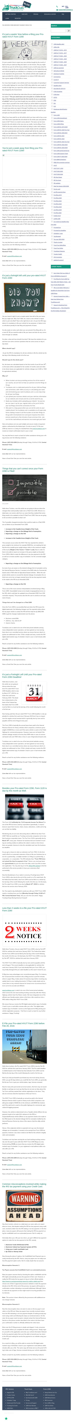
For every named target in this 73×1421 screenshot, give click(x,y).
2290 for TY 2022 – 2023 (60, 56)
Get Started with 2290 (31, 1398)
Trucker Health (58, 254)
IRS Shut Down (58, 177)
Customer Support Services (61, 82)
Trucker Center (11, 1395)
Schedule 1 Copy (11, 1400)
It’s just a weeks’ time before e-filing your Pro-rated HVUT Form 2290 (23, 35)
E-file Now (56, 94)
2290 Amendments (50, 1395)
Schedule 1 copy (58, 233)
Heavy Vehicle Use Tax (51, 1392)
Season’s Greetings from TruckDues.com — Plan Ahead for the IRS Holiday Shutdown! (60, 308)
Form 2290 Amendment (60, 118)
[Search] (69, 30)
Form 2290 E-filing (59, 124)
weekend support (59, 260)
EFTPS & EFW (10, 1398)
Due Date (24, 14)
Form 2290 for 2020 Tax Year (61, 130)
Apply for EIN (10, 1392)
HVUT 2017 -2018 (58, 168)
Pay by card (57, 189)
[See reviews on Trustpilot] (11, 1420)
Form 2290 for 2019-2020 (60, 127)
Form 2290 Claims (59, 121)
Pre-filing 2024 (58, 207)
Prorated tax (57, 227)
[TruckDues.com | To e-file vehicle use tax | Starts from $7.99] (16, 6)
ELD (55, 106)
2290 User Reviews (31, 1405)
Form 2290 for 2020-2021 (60, 133)
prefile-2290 (57, 219)
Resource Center (50, 14)
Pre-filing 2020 (58, 198)
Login (7, 18)
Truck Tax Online (58, 248)
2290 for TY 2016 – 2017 (60, 53)
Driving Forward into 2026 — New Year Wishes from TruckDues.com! (60, 299)
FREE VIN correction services (62, 162)
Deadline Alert (57, 85)
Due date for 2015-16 (59, 88)
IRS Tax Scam (57, 180)
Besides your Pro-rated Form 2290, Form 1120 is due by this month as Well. (24, 789)
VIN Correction (58, 257)
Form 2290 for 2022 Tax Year (61, 142)
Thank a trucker (58, 242)
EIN (55, 103)
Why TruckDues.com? (31, 1392)
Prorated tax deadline (60, 230)
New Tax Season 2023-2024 (61, 186)
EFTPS (55, 97)
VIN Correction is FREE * (32, 1408)
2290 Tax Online (49, 1405)
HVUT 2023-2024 (58, 174)
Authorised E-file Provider (14, 1403)
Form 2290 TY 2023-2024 (60, 156)
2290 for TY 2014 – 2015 (60, 50)
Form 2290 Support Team (61, 153)
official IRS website (34, 866)
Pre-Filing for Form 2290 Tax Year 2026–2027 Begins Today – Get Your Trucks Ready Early (61, 282)
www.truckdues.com (39, 428)
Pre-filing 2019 (58, 195)
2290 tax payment (59, 68)
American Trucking (59, 74)
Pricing (35, 14)
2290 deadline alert (59, 44)
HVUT (55, 165)
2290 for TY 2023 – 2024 (60, 59)
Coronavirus (57, 77)
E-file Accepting (58, 91)
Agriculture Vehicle (59, 71)
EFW (55, 100)
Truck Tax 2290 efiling (60, 245)
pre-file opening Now (59, 192)
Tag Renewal (57, 236)
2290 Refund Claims (50, 1398)
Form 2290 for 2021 (59, 136)
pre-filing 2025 (58, 210)
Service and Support (31, 1403)
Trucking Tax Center (12, 1405)
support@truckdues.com (14, 256)
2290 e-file (56, 47)
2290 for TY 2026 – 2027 (60, 65)
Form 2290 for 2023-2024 (60, 147)
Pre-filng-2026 (57, 213)
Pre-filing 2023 (58, 204)
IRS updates (57, 183)
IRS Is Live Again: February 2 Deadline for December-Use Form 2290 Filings (60, 290)
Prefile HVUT (57, 216)
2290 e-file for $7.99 (50, 1408)
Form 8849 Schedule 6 (60, 159)
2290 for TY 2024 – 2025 (60, 62)
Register (18, 18)
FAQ (63, 14)
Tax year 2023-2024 (59, 239)
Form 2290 (57, 115)
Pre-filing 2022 (58, 201)
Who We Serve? (30, 1395)
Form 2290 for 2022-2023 (60, 145)
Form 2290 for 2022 (59, 139)
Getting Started (10, 14)
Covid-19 (56, 80)
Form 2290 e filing (49, 1403)
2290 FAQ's (10, 1408)
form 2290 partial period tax (61, 150)
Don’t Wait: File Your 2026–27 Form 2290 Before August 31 (60, 274)
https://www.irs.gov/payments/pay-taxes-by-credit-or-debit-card (21, 1281)
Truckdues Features (59, 251)
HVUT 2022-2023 (58, 171)
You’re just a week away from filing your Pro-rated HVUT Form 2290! (22, 149)
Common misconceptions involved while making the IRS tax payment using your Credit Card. (24, 1185)
